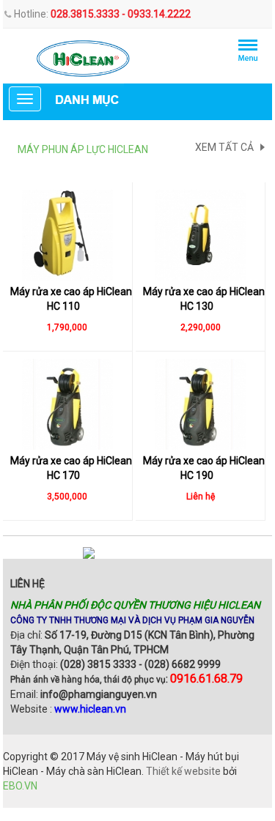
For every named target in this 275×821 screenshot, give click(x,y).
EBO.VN (20, 786)
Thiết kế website (183, 771)
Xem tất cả (224, 147)
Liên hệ (27, 584)
